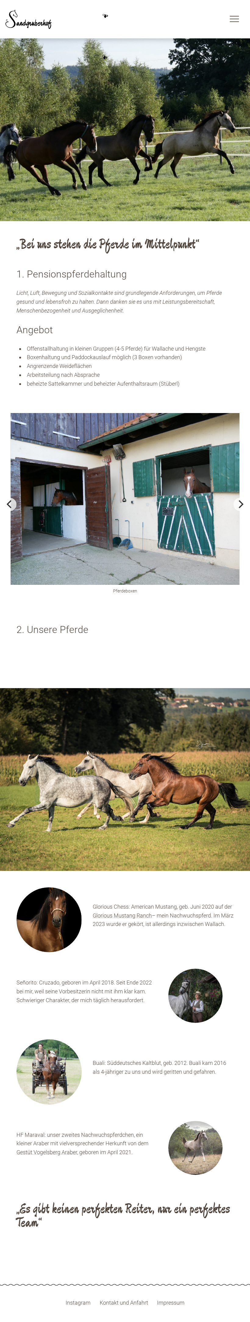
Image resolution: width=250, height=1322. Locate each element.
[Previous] (9, 504)
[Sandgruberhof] (28, 19)
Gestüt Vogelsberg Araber (46, 1152)
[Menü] (234, 19)
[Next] (240, 504)
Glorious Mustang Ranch (122, 915)
